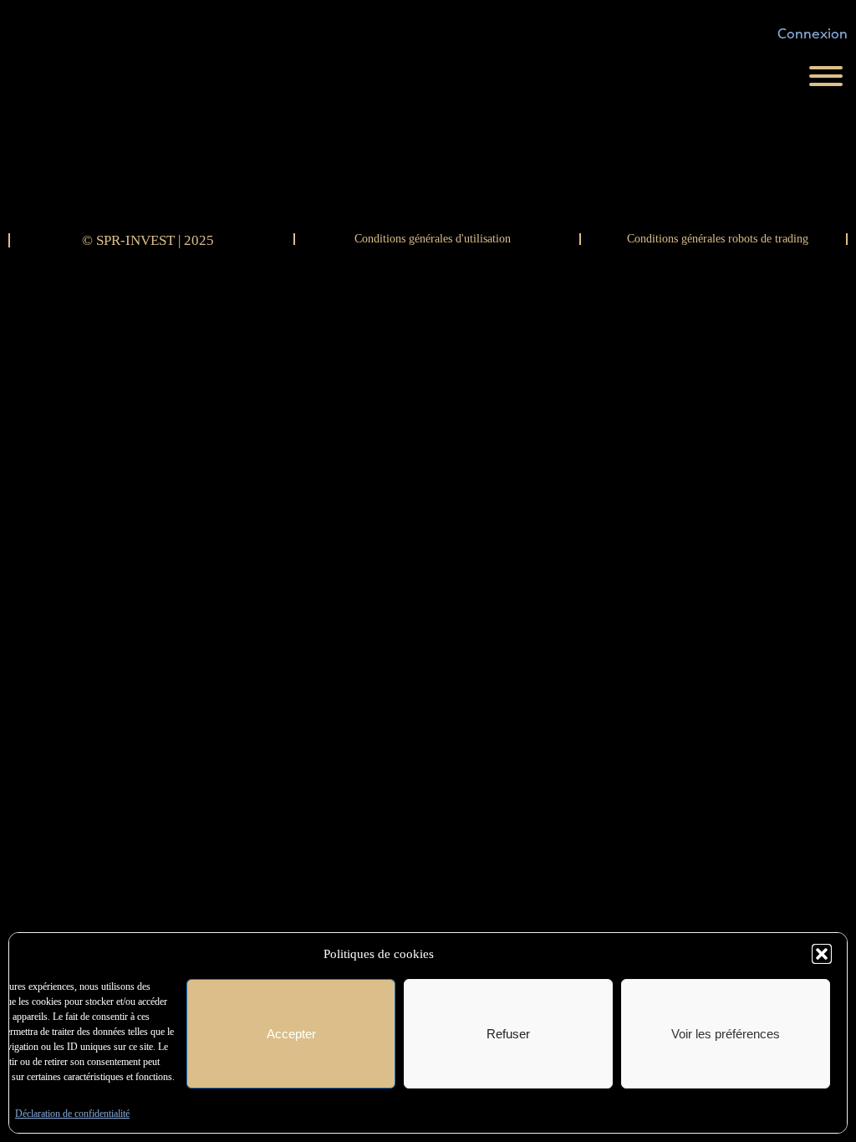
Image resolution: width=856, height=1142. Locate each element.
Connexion (812, 34)
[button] (821, 954)
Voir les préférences (725, 1034)
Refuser (508, 1034)
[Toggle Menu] (826, 76)
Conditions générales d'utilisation (432, 238)
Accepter (291, 1034)
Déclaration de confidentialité (72, 1113)
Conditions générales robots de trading (717, 238)
